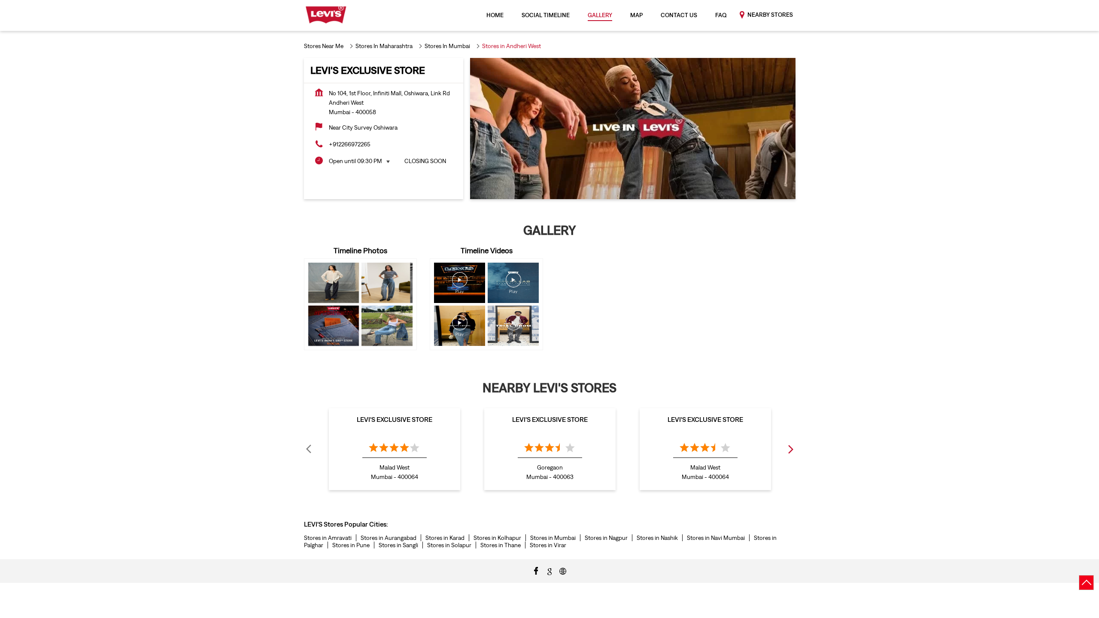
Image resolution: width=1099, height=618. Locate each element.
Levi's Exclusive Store (394, 419)
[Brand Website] (563, 570)
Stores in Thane (500, 545)
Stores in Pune (351, 545)
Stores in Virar (548, 545)
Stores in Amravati (328, 537)
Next (790, 449)
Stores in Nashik (657, 537)
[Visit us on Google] (549, 570)
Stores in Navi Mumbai (716, 537)
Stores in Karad (444, 537)
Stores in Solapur (449, 545)
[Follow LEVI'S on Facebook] (536, 570)
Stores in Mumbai (553, 537)
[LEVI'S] (326, 15)
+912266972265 (349, 144)
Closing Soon (425, 161)
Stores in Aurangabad (388, 537)
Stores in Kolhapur (497, 537)
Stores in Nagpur (606, 537)
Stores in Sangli (398, 545)
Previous (309, 449)
